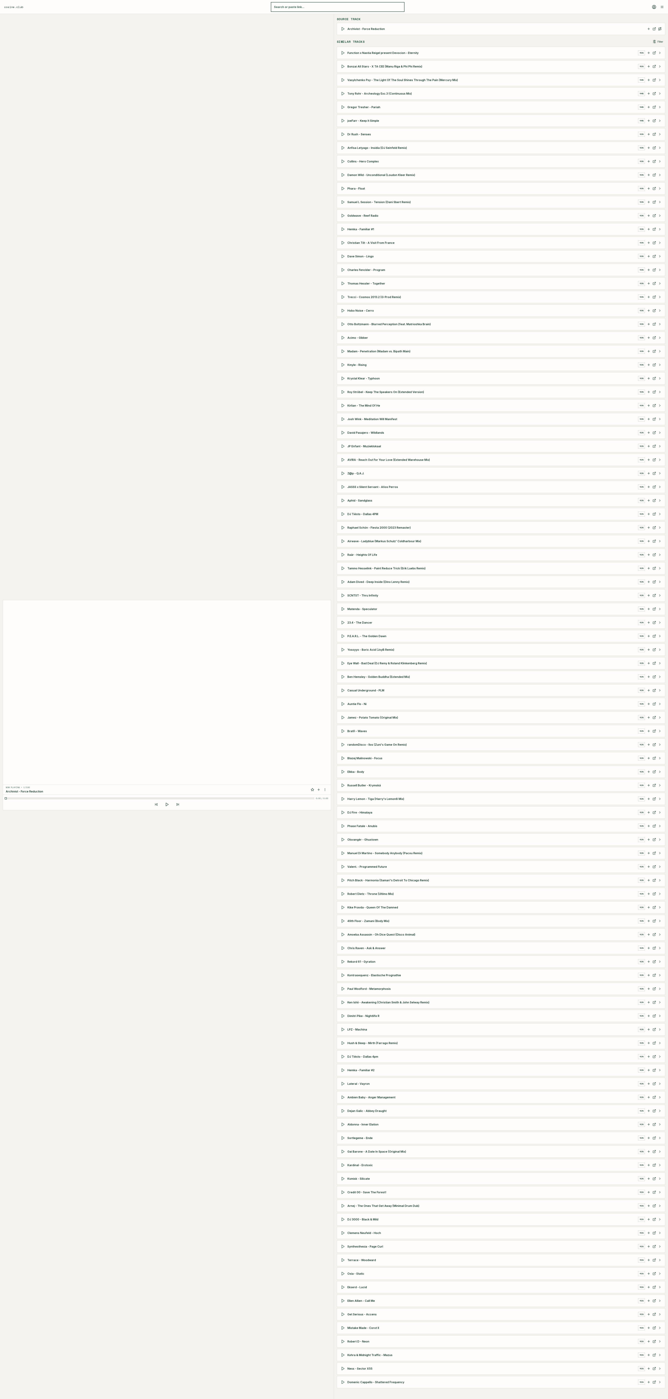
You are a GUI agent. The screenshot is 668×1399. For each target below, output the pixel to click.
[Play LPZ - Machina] (343, 1029)
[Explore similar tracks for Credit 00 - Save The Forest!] (659, 1192)
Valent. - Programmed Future (367, 866)
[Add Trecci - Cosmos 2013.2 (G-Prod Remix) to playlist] (648, 297)
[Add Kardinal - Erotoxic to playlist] (648, 1165)
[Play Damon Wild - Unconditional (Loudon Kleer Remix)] (343, 175)
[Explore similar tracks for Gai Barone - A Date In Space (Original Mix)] (659, 1151)
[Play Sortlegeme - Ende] (343, 1138)
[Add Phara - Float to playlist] (648, 188)
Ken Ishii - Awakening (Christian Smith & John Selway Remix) (388, 1002)
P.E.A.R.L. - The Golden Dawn (366, 636)
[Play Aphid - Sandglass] (343, 500)
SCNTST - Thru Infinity (362, 595)
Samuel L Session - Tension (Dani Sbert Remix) (379, 202)
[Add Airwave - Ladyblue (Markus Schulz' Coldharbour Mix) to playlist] (648, 541)
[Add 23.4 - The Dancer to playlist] (648, 622)
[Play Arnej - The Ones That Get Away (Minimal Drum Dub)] (343, 1206)
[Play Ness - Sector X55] (343, 1368)
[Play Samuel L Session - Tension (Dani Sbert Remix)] (343, 202)
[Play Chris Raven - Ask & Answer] (343, 948)
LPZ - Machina (357, 1029)
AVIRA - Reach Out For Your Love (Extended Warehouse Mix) (388, 460)
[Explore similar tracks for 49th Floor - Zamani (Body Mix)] (659, 921)
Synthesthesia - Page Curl (365, 1246)
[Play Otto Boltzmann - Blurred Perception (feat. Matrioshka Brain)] (343, 324)
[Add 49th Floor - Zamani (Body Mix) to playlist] (648, 921)
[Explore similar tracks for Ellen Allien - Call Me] (659, 1301)
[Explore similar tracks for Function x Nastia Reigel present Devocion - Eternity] (659, 53)
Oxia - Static (355, 1273)
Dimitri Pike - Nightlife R (363, 1016)
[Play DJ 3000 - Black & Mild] (343, 1219)
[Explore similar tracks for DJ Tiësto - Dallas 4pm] (659, 1057)
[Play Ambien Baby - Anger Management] (343, 1097)
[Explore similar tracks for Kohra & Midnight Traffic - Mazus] (659, 1355)
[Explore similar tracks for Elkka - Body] (659, 772)
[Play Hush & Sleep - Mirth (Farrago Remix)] (343, 1043)
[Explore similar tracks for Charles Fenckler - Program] (659, 270)
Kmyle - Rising (357, 365)
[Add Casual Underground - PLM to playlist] (648, 690)
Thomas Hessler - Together (366, 283)
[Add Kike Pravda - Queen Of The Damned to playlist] (648, 907)
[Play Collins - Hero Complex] (343, 161)
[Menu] (662, 7)
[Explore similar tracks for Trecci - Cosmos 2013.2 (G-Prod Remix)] (659, 297)
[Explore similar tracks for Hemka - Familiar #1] (659, 229)
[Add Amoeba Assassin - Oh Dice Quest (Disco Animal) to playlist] (648, 934)
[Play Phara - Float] (343, 188)
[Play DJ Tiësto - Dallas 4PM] (343, 514)
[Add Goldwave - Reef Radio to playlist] (648, 216)
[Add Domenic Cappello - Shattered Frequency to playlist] (648, 1382)
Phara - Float (356, 188)
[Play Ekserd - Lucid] (343, 1287)
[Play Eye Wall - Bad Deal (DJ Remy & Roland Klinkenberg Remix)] (343, 663)
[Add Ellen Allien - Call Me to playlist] (648, 1301)
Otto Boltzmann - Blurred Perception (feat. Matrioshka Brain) (389, 324)
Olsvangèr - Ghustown (362, 839)
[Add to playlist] (319, 790)
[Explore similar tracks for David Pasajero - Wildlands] (659, 433)
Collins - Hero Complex (363, 161)
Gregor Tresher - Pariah (363, 107)
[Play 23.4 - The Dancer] (343, 622)
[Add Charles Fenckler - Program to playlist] (648, 270)
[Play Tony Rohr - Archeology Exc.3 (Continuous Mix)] (343, 93)
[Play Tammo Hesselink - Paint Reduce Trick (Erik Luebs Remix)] (343, 568)
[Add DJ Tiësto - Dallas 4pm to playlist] (648, 1057)
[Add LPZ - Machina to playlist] (648, 1029)
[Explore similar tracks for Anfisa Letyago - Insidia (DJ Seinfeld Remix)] (659, 148)
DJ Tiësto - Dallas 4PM (362, 514)
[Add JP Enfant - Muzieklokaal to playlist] (648, 446)
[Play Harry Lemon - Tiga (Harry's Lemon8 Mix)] (343, 799)
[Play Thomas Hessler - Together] (343, 283)
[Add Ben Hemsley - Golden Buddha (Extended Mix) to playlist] (648, 677)
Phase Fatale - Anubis (362, 826)
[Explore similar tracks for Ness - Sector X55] (659, 1368)
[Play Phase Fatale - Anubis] (343, 826)
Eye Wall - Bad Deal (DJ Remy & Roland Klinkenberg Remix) (387, 663)
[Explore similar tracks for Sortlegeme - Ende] (659, 1138)
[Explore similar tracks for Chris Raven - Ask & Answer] (659, 948)
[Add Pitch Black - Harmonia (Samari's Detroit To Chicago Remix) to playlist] (648, 880)
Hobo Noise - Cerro (360, 310)
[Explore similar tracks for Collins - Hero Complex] (659, 161)
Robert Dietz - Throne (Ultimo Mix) (370, 894)
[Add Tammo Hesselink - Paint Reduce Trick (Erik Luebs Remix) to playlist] (648, 568)
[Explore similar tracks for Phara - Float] (659, 188)
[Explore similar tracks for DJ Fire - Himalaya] (659, 812)
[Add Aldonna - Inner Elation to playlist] (648, 1124)
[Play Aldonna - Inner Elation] (343, 1124)
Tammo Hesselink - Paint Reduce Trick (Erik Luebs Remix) (386, 568)
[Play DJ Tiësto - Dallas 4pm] (343, 1056)
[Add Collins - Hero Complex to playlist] (648, 161)
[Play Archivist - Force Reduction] (343, 29)
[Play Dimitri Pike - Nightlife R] (343, 1016)
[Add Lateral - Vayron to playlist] (648, 1084)
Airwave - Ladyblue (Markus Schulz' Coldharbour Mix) (384, 541)
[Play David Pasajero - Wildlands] (343, 432)
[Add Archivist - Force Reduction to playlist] (648, 29)
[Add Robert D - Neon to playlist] (648, 1341)
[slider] (160, 798)
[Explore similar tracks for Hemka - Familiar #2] (659, 1070)
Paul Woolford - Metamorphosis (369, 989)
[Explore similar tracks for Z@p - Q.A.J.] (659, 473)
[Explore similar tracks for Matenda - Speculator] (659, 609)
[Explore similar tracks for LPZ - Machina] (659, 1029)
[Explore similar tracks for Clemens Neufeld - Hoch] (659, 1233)
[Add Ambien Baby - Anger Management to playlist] (648, 1097)
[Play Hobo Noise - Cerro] (343, 310)
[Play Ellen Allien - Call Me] (343, 1301)
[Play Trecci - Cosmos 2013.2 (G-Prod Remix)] (343, 297)
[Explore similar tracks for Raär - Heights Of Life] (659, 555)
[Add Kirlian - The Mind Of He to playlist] (648, 405)
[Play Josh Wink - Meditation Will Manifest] (343, 419)
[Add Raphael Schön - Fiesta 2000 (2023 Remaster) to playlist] (648, 528)
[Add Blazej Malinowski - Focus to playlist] (648, 758)
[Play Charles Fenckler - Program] (343, 270)
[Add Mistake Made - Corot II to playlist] (648, 1328)
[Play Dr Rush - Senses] (343, 134)
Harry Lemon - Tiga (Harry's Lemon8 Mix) (375, 799)
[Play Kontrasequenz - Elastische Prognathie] (343, 975)
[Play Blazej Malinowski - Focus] (343, 758)
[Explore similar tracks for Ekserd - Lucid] (659, 1287)
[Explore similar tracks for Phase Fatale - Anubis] (659, 826)
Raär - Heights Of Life (362, 554)
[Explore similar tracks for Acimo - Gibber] (659, 338)
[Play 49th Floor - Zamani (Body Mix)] (343, 921)
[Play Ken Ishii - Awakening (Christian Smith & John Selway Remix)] (343, 1002)
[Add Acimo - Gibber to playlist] (648, 338)
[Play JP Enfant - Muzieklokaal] (343, 446)
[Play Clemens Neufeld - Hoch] (343, 1233)
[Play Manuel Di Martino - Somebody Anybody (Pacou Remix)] (343, 853)
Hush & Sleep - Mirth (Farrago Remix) (372, 1043)
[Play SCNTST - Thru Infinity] (343, 595)
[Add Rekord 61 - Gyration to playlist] (648, 962)
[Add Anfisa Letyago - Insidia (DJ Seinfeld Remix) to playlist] (648, 148)
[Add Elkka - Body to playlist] (648, 772)
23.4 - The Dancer (359, 622)
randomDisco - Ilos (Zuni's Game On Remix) (377, 744)
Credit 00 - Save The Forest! (366, 1192)
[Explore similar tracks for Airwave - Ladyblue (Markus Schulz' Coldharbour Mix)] (659, 541)
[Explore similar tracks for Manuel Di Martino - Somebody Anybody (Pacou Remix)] (659, 853)
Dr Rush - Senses (359, 134)
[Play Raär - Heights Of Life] (343, 555)
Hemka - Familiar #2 (361, 1070)
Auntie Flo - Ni (357, 704)
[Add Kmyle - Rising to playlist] (648, 365)
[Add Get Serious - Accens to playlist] (648, 1314)
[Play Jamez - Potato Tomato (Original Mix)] (343, 717)
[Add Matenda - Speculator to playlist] (648, 609)
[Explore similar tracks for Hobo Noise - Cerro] (659, 310)
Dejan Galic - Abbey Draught (367, 1111)
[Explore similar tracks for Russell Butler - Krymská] (659, 785)
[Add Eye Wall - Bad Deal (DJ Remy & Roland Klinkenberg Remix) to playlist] (648, 663)
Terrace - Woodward (361, 1260)
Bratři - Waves (357, 731)
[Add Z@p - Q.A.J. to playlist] (648, 473)
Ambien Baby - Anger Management (371, 1097)
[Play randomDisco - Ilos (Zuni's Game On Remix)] (343, 744)
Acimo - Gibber (357, 337)
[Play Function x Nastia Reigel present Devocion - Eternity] (343, 53)
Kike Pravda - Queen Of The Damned (372, 907)
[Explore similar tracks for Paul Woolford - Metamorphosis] (659, 989)
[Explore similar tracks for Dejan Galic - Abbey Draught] (659, 1111)
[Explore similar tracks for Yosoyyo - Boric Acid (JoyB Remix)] (659, 650)
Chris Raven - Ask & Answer (366, 948)
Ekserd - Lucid (357, 1287)
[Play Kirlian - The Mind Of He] (343, 405)
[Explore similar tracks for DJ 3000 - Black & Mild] (659, 1219)
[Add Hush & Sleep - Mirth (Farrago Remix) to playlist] (648, 1043)
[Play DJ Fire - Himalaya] (343, 812)
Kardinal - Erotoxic (360, 1165)
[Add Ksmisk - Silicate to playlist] (648, 1179)
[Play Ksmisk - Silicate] (343, 1178)
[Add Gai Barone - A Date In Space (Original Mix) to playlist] (648, 1151)
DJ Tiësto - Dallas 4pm (362, 1056)
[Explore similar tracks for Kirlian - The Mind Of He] (659, 405)
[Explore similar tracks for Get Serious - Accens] (659, 1314)
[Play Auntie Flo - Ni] (343, 704)
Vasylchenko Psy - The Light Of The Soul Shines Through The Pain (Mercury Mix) (402, 80)
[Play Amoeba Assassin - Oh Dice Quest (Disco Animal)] (343, 934)
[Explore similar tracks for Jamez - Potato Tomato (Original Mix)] (659, 717)
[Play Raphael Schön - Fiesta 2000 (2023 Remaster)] (343, 527)
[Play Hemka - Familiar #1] (343, 229)
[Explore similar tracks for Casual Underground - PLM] (659, 690)
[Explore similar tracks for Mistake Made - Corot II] (659, 1328)
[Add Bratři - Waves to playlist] (648, 731)
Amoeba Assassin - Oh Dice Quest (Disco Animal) (381, 934)
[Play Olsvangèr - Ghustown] (343, 839)
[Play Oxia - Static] (343, 1273)
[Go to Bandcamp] (654, 53)
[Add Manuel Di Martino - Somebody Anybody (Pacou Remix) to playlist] (648, 853)
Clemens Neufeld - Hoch (364, 1233)
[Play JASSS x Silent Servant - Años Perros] (343, 487)
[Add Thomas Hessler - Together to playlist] (648, 283)
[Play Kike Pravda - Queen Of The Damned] (343, 907)
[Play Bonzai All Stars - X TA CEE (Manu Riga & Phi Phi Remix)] (343, 66)
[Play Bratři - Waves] (343, 731)
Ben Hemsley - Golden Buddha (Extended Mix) (378, 677)
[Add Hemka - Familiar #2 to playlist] (648, 1070)
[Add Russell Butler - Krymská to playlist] (648, 785)
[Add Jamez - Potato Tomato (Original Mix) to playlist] (648, 717)
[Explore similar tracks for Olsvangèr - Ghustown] (659, 839)
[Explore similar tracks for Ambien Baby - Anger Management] (659, 1097)
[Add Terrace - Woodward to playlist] (648, 1260)
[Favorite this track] (312, 790)
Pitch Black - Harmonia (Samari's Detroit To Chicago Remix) (388, 880)
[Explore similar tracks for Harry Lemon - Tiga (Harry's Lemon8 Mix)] (659, 799)
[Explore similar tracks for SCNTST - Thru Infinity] (659, 595)
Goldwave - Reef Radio (362, 215)
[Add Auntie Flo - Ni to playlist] (648, 704)
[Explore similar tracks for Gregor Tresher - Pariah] (659, 107)
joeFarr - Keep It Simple (363, 120)
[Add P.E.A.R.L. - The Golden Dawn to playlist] (648, 636)
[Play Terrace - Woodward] (343, 1260)
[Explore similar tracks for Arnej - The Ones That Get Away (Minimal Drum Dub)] (659, 1206)
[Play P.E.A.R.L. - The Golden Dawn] (343, 636)
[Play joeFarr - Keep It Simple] (343, 121)
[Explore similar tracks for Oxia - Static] (659, 1274)
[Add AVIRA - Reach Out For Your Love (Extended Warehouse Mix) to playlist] (648, 460)
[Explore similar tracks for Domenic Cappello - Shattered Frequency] (659, 1382)
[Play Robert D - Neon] (343, 1341)
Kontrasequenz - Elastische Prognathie (374, 975)
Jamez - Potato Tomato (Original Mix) (372, 717)
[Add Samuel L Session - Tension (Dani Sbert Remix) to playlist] (648, 202)
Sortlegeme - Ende (360, 1138)
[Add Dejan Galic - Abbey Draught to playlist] (648, 1111)
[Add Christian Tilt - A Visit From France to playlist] (648, 243)
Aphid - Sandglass (359, 500)
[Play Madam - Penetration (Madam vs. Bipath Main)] (343, 351)
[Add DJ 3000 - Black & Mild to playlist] (648, 1219)
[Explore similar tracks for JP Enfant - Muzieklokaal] (659, 446)
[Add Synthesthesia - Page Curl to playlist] (648, 1246)
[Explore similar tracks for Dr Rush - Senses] (659, 134)
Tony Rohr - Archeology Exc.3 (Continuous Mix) (379, 93)
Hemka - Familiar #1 (360, 229)
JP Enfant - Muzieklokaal (364, 446)
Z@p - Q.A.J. (355, 473)
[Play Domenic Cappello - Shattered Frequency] (343, 1382)
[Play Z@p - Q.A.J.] (343, 473)
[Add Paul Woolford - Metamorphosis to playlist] (648, 989)
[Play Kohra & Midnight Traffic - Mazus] (343, 1355)
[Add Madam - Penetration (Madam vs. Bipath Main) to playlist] (648, 351)
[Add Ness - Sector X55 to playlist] (648, 1368)
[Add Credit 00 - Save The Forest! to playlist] (648, 1192)
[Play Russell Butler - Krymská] (343, 785)
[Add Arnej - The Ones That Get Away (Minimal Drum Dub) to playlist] (648, 1206)
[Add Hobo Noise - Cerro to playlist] (648, 310)
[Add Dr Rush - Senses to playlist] (648, 134)
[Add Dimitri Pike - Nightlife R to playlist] (648, 1016)
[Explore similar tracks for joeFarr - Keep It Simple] (659, 121)
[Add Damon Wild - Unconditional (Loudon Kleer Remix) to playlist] (648, 175)
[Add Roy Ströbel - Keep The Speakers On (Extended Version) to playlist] (648, 392)
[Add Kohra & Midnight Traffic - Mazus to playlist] (648, 1355)
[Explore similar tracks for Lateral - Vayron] (659, 1084)
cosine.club (13, 7)
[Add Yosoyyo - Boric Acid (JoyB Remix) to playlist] (648, 650)
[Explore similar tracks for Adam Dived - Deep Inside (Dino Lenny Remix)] (659, 582)
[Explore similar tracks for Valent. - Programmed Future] (659, 867)
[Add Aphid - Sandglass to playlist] (648, 500)
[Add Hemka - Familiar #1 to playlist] (648, 229)
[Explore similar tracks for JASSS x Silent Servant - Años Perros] (659, 487)
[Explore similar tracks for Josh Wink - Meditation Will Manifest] (659, 419)
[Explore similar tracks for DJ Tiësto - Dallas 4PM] (659, 514)
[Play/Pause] (167, 804)
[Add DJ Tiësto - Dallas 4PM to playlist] (648, 514)
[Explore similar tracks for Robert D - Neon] (659, 1341)
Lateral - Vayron (358, 1083)
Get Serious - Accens (362, 1314)
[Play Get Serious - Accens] (343, 1314)
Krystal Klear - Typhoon (363, 378)
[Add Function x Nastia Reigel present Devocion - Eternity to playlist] (648, 53)
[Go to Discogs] (654, 29)
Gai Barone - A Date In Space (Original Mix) (376, 1151)
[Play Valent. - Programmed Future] (343, 867)
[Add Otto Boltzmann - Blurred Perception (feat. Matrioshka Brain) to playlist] (648, 324)
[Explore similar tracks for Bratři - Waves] (659, 731)
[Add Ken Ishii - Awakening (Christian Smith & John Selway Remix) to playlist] (648, 1002)
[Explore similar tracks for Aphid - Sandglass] (659, 500)
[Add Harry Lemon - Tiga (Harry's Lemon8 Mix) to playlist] (648, 799)
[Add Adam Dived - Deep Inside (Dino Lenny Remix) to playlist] (648, 582)
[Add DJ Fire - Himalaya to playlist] (648, 812)
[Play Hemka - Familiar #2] (343, 1070)
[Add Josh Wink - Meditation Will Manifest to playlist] (648, 419)
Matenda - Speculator (362, 609)
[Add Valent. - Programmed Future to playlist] (648, 867)
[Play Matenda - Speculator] (343, 609)
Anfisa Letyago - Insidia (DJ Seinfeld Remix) (377, 148)
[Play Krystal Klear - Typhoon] (343, 378)
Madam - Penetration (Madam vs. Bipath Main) (379, 351)
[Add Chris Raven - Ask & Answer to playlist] (648, 948)
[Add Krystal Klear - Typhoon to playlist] (648, 378)
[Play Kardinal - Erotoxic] (343, 1165)
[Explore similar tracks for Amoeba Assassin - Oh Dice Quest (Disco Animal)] (659, 934)
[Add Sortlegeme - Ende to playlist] (648, 1138)
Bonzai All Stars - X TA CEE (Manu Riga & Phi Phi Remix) (384, 66)
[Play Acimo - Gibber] (343, 338)
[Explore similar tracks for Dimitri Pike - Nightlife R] (659, 1016)
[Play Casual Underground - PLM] (343, 690)
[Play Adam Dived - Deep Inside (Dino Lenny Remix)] (343, 582)
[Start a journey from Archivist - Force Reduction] (659, 29)
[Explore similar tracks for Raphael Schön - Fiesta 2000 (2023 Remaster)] (659, 528)
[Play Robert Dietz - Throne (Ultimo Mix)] (343, 894)
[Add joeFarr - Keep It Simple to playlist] (648, 121)
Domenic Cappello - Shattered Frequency (375, 1382)
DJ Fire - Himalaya (359, 812)
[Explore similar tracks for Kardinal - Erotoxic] (659, 1165)
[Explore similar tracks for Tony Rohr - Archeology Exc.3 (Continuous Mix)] (659, 93)
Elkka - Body (355, 771)
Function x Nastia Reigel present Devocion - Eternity (383, 53)
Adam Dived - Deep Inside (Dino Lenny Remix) (378, 582)
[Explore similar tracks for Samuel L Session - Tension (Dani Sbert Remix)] (659, 202)
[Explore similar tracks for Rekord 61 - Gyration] (659, 962)
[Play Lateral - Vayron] (343, 1084)
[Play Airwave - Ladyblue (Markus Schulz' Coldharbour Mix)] (343, 541)
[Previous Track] (156, 804)
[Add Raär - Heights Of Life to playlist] (648, 555)
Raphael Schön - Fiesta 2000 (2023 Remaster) (379, 527)
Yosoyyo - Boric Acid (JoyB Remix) (370, 649)
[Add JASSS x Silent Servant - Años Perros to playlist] (648, 487)
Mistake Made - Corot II (363, 1328)
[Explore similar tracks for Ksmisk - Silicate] (659, 1179)
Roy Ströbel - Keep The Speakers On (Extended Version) (385, 392)
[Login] (654, 6)
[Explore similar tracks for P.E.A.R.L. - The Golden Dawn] (659, 636)
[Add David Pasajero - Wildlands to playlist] (648, 433)
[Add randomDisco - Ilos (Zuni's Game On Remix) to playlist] (648, 745)
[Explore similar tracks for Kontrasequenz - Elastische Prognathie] (659, 975)
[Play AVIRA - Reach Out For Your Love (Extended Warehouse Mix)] (343, 460)
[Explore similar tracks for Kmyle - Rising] (659, 365)
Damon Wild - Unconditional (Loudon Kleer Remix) (381, 175)
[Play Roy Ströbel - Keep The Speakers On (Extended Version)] (343, 392)
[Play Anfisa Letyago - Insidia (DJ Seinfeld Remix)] (343, 148)
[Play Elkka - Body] (343, 772)
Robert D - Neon (358, 1341)
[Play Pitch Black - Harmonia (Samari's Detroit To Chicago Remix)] (343, 880)
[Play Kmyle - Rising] (343, 365)
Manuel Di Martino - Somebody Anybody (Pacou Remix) (385, 853)
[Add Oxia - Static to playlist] (648, 1274)
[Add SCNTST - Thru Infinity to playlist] (648, 595)
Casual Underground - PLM (365, 690)
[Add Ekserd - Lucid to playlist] (648, 1287)
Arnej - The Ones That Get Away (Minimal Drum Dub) (383, 1206)
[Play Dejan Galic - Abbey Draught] (343, 1111)
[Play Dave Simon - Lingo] (343, 256)
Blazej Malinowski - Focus (364, 758)
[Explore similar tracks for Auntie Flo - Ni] (659, 704)
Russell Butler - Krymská (364, 785)
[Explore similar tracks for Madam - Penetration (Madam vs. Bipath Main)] (659, 351)
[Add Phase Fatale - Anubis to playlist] (648, 826)
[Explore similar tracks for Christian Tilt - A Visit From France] (659, 243)
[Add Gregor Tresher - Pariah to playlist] (648, 107)
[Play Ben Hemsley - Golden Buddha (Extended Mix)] (343, 677)
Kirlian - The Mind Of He (363, 405)
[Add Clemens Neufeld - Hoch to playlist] (648, 1233)
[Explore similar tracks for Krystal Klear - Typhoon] (659, 378)
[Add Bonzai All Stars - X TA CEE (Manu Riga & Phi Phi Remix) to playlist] (648, 66)
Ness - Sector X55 (359, 1368)
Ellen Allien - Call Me (361, 1300)
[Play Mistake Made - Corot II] (343, 1328)
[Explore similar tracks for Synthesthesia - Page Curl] (659, 1246)
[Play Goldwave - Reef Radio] (343, 215)
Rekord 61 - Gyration (361, 961)
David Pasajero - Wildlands (365, 432)
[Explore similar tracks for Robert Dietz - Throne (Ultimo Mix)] (659, 894)
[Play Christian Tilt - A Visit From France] (343, 243)
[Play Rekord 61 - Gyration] (343, 961)
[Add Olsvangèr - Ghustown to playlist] (648, 839)
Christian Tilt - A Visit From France (371, 242)
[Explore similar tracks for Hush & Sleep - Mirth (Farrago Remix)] (659, 1043)
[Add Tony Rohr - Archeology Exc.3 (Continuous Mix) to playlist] (648, 93)
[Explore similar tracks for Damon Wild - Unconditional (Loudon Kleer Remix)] (659, 175)
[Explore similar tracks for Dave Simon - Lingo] (659, 256)
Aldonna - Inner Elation (363, 1124)
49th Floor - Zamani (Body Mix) (368, 921)
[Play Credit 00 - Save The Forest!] (343, 1192)
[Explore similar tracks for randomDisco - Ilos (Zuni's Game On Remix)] (659, 745)
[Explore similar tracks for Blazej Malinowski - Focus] (659, 758)
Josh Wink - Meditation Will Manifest (372, 419)
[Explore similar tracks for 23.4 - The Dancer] (659, 622)
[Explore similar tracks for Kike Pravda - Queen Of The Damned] (659, 907)
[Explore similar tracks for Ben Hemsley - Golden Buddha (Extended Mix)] (659, 677)
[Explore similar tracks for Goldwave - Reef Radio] (659, 216)
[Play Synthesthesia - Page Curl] (343, 1246)
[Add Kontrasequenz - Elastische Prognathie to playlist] (648, 975)
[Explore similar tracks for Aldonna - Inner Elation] (659, 1124)
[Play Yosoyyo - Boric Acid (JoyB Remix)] (343, 650)
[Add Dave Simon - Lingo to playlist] (648, 256)
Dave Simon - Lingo (360, 256)
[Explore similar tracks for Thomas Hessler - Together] (659, 283)
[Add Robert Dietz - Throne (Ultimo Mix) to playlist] (648, 894)
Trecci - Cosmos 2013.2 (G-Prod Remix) (374, 297)
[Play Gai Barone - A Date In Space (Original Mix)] (343, 1151)
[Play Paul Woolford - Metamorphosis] (343, 989)
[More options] (325, 790)
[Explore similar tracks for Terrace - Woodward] (659, 1260)
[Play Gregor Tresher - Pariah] (343, 107)
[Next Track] (178, 804)
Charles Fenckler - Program (366, 270)
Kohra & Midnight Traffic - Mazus (369, 1355)
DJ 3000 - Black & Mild (362, 1219)
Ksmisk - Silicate (358, 1178)
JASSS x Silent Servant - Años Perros (372, 487)
